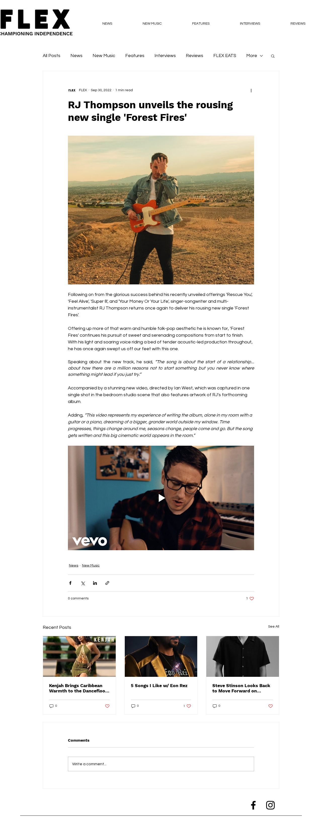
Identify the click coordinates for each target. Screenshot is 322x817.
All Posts (51, 55)
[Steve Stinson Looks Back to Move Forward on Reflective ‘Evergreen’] (242, 656)
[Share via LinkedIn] (95, 583)
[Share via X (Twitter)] (82, 583)
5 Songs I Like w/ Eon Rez (159, 685)
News (76, 55)
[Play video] (161, 498)
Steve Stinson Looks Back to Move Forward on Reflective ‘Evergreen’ (241, 688)
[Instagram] (270, 805)
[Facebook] (253, 805)
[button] (272, 56)
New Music (104, 55)
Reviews (194, 55)
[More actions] (251, 90)
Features (134, 55)
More (251, 55)
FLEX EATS (224, 55)
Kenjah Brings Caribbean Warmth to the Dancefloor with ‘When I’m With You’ (78, 688)
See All (273, 626)
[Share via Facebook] (70, 583)
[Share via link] (107, 583)
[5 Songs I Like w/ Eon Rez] (161, 656)
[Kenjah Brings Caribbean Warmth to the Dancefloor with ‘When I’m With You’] (79, 656)
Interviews (165, 55)
